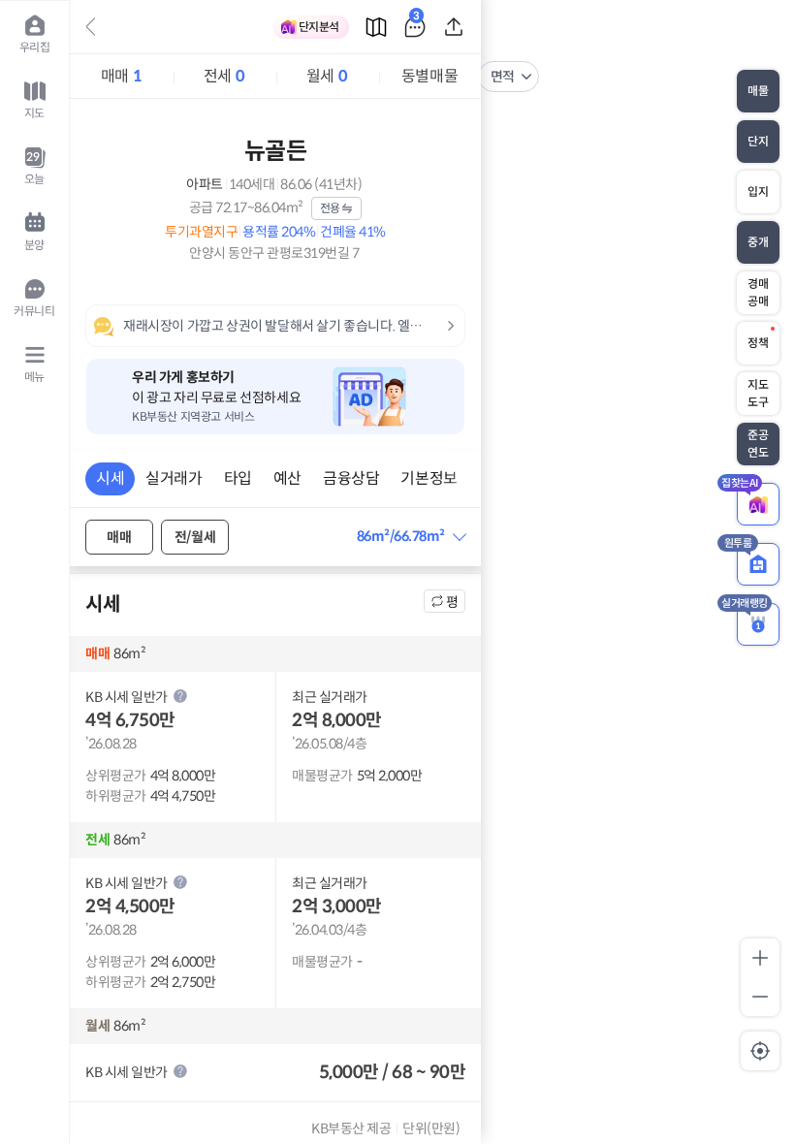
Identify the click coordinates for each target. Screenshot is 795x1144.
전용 (330, 208)
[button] (411, 536)
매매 (121, 76)
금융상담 (351, 478)
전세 (224, 76)
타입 (238, 478)
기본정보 (428, 478)
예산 (287, 478)
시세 (110, 478)
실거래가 (173, 478)
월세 (326, 76)
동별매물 (429, 76)
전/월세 (195, 537)
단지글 (416, 19)
